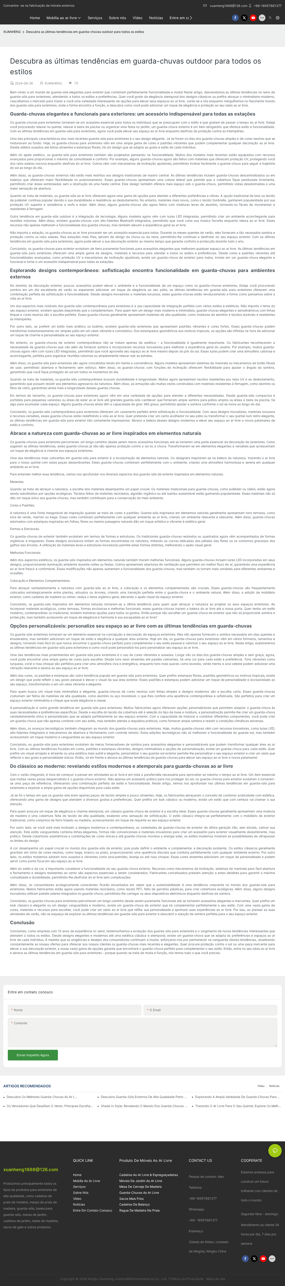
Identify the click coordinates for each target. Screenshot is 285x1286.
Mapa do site (215, 1279)
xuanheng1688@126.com (228, 6)
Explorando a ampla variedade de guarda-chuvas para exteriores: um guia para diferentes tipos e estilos (238, 1097)
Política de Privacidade (187, 1279)
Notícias (274, 1086)
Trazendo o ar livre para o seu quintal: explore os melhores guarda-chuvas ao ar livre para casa (238, 1106)
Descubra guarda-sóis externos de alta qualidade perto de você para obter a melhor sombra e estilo (144, 1097)
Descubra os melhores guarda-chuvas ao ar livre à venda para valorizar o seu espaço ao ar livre (42, 1097)
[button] (191, 18)
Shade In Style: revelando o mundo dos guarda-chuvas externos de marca (144, 1106)
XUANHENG (12, 32)
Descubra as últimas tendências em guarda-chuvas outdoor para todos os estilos (85, 32)
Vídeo (261, 1086)
